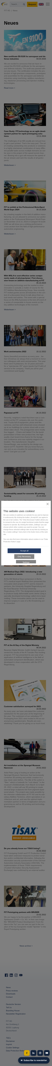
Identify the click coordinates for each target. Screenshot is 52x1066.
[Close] (47, 504)
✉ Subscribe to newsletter (34, 1060)
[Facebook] (27, 1053)
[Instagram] (40, 1053)
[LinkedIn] (33, 1053)
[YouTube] (47, 1053)
